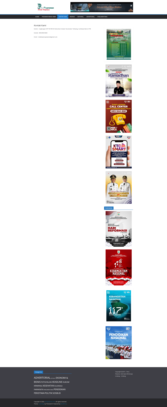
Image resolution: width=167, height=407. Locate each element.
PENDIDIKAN (59, 389)
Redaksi (72, 16)
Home (37, 16)
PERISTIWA (39, 393)
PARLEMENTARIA (102, 16)
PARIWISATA (38, 389)
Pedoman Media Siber (49, 16)
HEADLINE (57, 381)
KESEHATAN (48, 385)
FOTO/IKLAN (46, 382)
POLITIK (48, 393)
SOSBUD (57, 393)
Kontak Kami (63, 16)
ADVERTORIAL (90, 16)
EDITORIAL (80, 16)
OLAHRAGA (58, 386)
